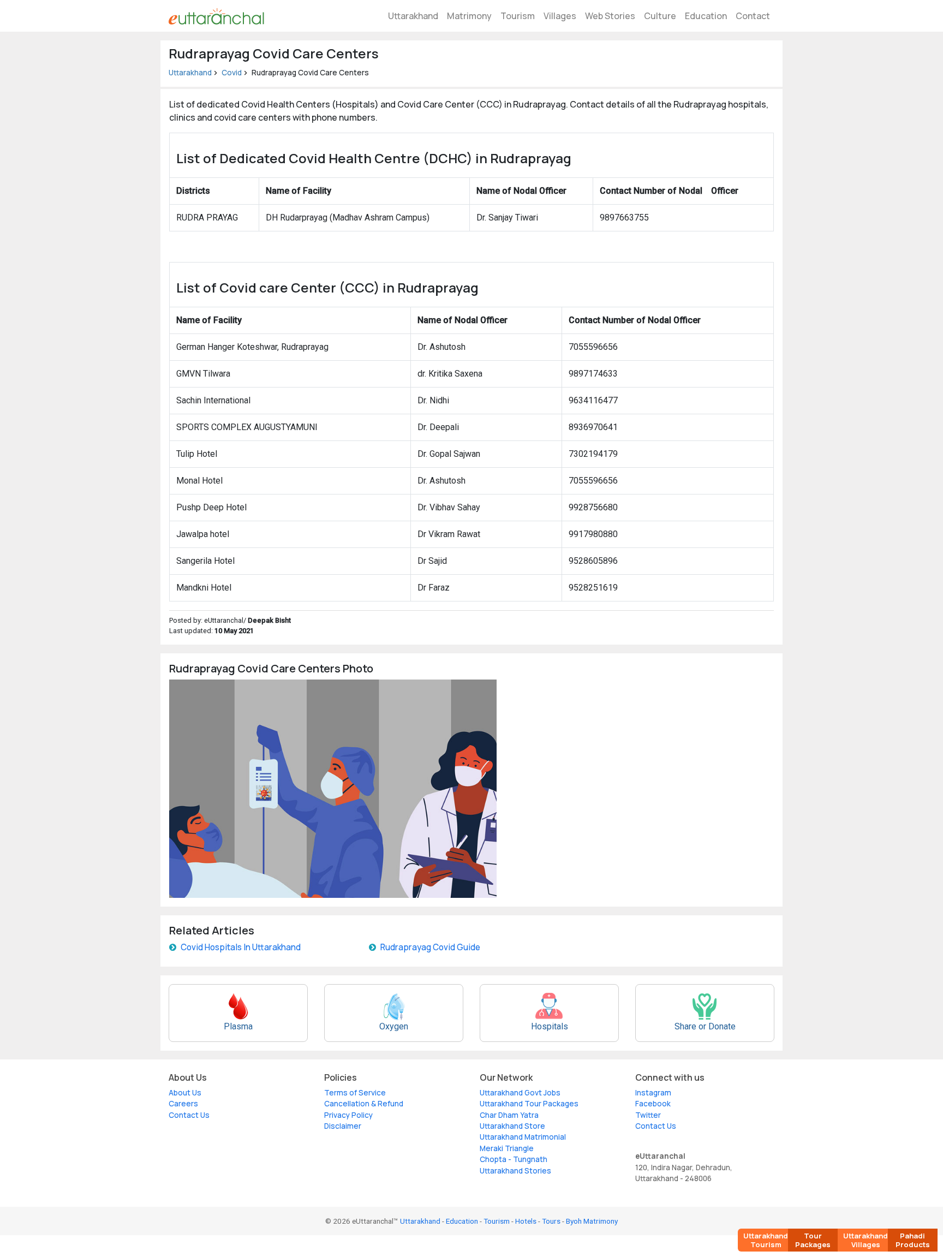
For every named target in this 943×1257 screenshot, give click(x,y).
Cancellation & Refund (363, 1104)
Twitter (648, 1115)
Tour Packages (813, 1240)
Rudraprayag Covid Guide (430, 947)
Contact (753, 16)
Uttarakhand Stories (515, 1171)
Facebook (653, 1104)
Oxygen (393, 1026)
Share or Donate (705, 1026)
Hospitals (549, 1026)
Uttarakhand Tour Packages (529, 1104)
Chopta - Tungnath (513, 1159)
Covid (232, 73)
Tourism (517, 16)
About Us (185, 1093)
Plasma (238, 1026)
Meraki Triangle (507, 1148)
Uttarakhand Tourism (765, 1240)
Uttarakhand (413, 16)
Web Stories (610, 16)
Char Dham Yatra (509, 1115)
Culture (660, 16)
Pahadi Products (913, 1240)
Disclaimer (342, 1126)
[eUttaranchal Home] (216, 15)
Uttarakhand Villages (865, 1240)
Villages (560, 16)
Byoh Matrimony (592, 1221)
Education (706, 16)
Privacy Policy (348, 1115)
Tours (551, 1221)
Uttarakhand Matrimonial (523, 1137)
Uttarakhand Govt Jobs (520, 1093)
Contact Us (189, 1115)
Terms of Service (355, 1093)
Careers (183, 1104)
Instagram (653, 1093)
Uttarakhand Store (512, 1126)
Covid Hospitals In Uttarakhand (241, 947)
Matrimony (469, 16)
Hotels (525, 1221)
